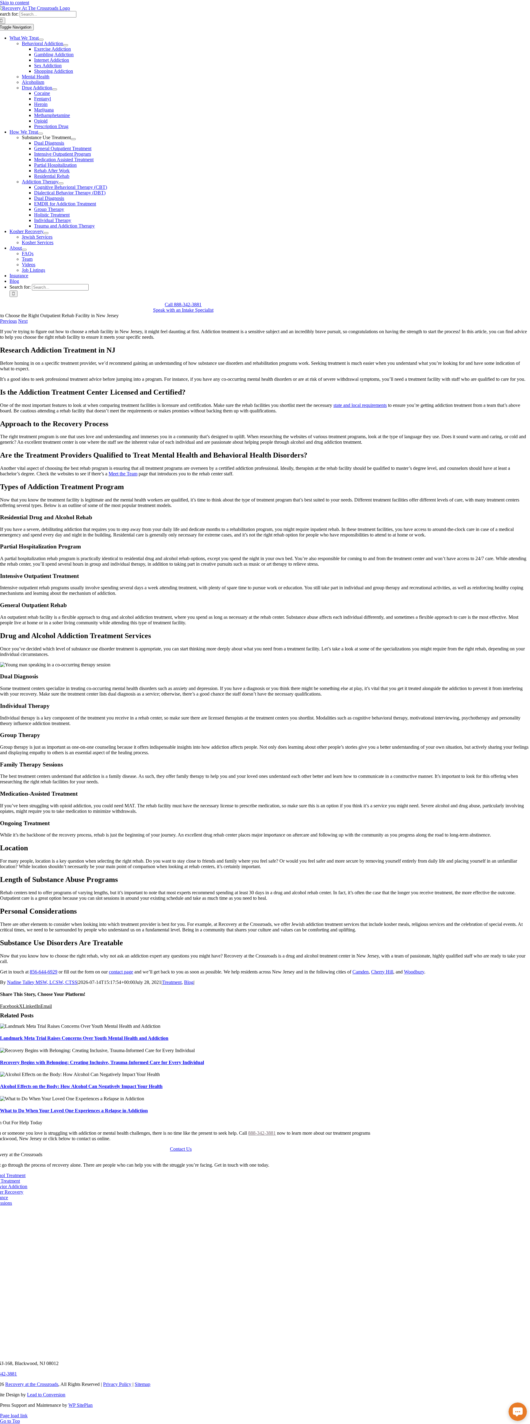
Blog (189, 982)
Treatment (172, 982)
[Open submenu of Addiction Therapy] (61, 183)
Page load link (14, 1415)
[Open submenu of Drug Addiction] (54, 89)
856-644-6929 (43, 971)
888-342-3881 (262, 1133)
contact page (121, 971)
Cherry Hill (382, 971)
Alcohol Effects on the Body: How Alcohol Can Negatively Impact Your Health (81, 1086)
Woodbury (414, 971)
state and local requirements (360, 405)
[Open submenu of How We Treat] (40, 134)
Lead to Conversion (46, 1394)
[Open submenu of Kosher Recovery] (46, 233)
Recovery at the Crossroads (31, 1384)
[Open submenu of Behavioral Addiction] (65, 45)
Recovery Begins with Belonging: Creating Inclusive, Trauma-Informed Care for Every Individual (102, 1062)
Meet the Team (123, 473)
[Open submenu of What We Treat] (41, 40)
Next (23, 321)
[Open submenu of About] (24, 250)
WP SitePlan (80, 1405)
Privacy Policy (117, 1384)
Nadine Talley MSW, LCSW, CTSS (42, 982)
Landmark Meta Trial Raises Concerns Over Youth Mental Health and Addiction (84, 1038)
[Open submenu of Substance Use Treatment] (73, 139)
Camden (360, 971)
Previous (8, 321)
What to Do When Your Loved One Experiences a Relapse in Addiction (74, 1110)
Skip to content (14, 2)
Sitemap (142, 1384)
